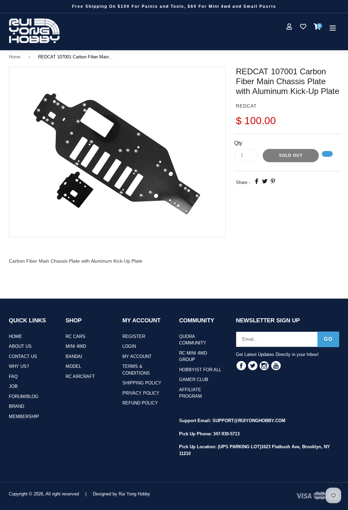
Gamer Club (193, 379)
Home (14, 56)
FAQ (13, 376)
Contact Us (23, 356)
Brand (16, 406)
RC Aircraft (80, 376)
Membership (24, 416)
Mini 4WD (76, 346)
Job (13, 386)
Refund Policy (140, 402)
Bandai (74, 356)
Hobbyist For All (200, 369)
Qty (238, 143)
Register (133, 336)
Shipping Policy (141, 382)
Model (73, 366)
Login (129, 346)
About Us (20, 346)
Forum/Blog (23, 396)
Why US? (19, 366)
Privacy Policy (140, 393)
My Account (137, 356)
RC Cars (75, 336)
